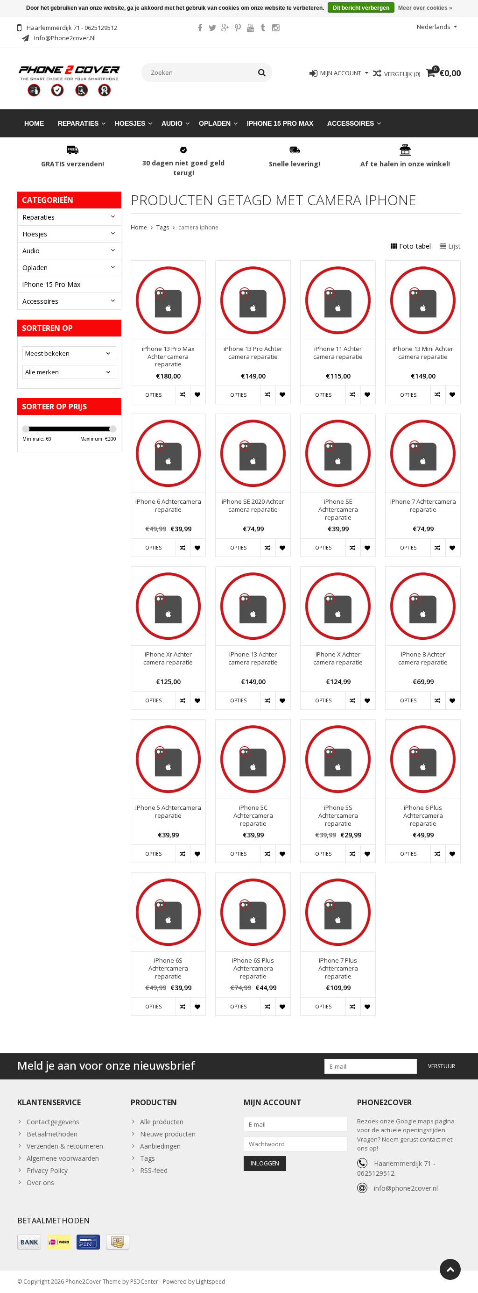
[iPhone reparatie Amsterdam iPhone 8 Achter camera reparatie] (423, 571)
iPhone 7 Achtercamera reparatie (423, 506)
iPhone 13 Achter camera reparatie (253, 658)
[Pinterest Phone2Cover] (237, 29)
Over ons (40, 1182)
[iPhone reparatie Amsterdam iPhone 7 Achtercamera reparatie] (423, 418)
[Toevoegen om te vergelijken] (183, 395)
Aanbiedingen (160, 1146)
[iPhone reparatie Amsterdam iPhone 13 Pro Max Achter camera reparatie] (168, 265)
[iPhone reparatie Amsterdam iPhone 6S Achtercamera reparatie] (168, 877)
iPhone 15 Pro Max (280, 123)
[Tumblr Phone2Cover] (263, 29)
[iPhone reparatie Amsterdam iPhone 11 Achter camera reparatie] (338, 265)
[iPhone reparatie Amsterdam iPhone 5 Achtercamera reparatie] (168, 724)
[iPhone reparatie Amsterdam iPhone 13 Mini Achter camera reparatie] (423, 265)
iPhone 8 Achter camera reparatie (423, 658)
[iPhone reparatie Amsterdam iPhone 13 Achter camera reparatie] (253, 571)
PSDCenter (144, 1282)
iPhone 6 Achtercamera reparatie (168, 506)
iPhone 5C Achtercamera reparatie (253, 816)
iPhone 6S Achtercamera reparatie (168, 968)
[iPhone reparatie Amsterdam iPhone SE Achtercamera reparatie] (338, 418)
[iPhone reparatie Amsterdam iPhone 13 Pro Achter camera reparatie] (253, 265)
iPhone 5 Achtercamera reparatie (168, 812)
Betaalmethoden (52, 1133)
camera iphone (198, 227)
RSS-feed (154, 1170)
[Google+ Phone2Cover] (225, 29)
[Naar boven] (450, 1269)
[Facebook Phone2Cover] (200, 29)
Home (34, 123)
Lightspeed (210, 1282)
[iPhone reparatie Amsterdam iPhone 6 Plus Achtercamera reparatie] (423, 724)
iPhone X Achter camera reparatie (338, 658)
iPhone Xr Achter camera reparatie (168, 658)
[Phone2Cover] (69, 80)
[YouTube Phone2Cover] (250, 29)
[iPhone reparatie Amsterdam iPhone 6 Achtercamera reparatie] (168, 418)
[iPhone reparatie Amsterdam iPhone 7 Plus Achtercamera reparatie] (338, 877)
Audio (172, 123)
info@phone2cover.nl (406, 1188)
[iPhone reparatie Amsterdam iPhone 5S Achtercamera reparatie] (338, 724)
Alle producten (161, 1121)
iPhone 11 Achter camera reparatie (338, 353)
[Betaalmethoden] (29, 1242)
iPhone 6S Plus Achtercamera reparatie (253, 968)
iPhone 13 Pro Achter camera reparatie (253, 353)
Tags (162, 227)
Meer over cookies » (425, 8)
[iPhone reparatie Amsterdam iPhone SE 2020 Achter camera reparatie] (253, 418)
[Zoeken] (262, 72)
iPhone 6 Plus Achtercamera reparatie (423, 816)
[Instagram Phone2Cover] (275, 29)
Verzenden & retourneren (65, 1146)
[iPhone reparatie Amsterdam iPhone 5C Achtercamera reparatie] (253, 724)
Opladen (215, 123)
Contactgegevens (53, 1121)
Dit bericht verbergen (361, 8)
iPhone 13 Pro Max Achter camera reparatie (168, 357)
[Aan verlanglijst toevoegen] (197, 395)
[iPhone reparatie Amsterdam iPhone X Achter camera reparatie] (338, 571)
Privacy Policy (47, 1170)
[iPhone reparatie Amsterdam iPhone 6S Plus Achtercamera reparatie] (253, 877)
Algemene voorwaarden (63, 1158)
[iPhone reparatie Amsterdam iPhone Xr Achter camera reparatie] (168, 571)
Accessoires (350, 123)
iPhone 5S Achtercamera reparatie (338, 816)
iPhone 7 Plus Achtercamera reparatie (338, 968)
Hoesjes (130, 123)
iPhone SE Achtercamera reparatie (338, 509)
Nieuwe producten (168, 1133)
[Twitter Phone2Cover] (212, 29)
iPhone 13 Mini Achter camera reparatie (423, 353)
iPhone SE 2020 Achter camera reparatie (253, 506)
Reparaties (78, 123)
